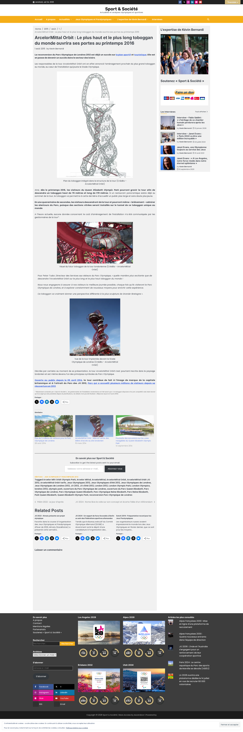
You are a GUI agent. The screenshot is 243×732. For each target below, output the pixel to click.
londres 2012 (41, 488)
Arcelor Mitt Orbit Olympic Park (59, 479)
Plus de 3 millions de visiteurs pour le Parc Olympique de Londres (53, 439)
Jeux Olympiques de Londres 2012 (52, 485)
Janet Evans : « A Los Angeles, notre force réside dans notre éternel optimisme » (192, 160)
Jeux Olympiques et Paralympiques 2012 (61, 477)
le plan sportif (123, 54)
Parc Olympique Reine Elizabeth (110, 491)
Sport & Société (121, 8)
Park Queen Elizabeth (45, 494)
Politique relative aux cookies (77, 728)
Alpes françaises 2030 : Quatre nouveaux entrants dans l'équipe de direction (192, 636)
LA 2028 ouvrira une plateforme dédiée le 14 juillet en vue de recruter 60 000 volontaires (194, 680)
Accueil (38, 19)
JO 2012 (75, 485)
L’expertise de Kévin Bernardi (131, 19)
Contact (37, 623)
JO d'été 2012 (87, 485)
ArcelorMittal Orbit (116, 479)
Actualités (64, 19)
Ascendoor (139, 715)
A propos (50, 19)
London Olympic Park (120, 485)
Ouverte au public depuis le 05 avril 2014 (58, 380)
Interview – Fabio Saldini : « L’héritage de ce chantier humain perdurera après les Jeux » (191, 121)
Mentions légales (41, 626)
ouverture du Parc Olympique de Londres (84, 488)
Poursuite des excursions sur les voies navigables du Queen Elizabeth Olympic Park (133, 441)
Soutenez (47, 632)
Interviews (157, 19)
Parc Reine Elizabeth (137, 491)
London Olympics (141, 485)
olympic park (55, 488)
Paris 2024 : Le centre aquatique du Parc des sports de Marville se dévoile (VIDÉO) (194, 665)
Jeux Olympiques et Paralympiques (93, 19)
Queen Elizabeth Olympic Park (72, 494)
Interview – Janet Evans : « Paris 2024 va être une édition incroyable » (189, 136)
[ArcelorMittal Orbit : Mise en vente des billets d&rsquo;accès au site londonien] (94, 426)
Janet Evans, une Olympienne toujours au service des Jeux (192, 148)
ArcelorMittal (99, 479)
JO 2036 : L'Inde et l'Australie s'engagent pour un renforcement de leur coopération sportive (193, 651)
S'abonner (41, 676)
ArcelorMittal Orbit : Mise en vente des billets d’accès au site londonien (92, 439)
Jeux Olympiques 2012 (78, 482)
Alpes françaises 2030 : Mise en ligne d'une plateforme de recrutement (194, 624)
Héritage (38, 477)
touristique (140, 54)
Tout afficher (200, 112)
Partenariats (39, 629)
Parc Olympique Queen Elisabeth (76, 491)
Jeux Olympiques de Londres (136, 482)
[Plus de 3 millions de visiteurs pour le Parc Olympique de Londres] (54, 426)
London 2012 (101, 485)
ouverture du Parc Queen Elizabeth (125, 488)
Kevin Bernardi (56, 48)
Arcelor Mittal (84, 479)
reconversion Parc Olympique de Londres (110, 494)
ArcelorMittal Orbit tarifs (53, 482)
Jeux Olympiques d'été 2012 (105, 482)
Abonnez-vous (115, 468)
